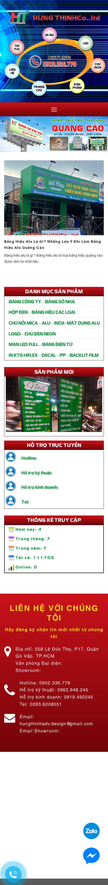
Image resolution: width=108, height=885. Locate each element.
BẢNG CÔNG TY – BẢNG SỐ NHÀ (42, 301)
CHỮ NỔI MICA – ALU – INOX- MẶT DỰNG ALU (54, 322)
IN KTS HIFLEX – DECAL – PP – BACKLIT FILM (53, 355)
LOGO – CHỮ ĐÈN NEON (32, 333)
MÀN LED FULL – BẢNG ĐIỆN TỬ (40, 344)
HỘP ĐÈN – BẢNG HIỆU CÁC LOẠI (42, 312)
